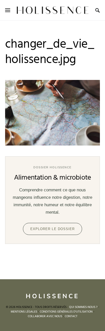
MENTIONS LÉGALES (24, 311)
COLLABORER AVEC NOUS (45, 316)
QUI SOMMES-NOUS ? (83, 307)
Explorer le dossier (52, 229)
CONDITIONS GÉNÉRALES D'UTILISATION (66, 311)
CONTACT (71, 316)
